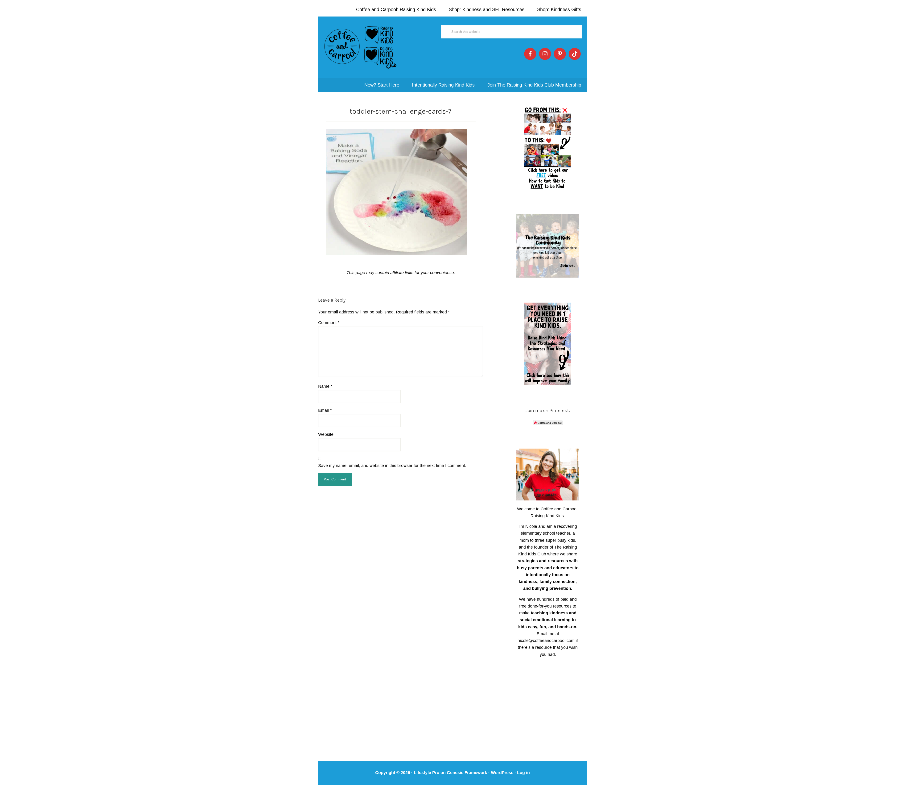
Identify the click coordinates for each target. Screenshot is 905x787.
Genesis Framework (467, 772)
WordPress (502, 772)
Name (325, 386)
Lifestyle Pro (426, 772)
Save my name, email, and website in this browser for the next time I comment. (392, 465)
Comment (328, 322)
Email (325, 410)
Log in (523, 772)
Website (325, 434)
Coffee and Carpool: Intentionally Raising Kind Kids (360, 47)
